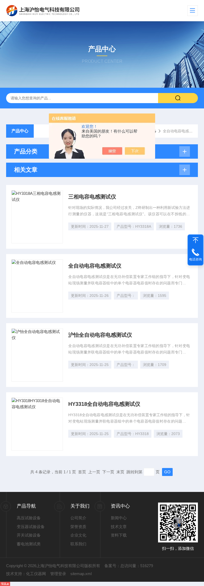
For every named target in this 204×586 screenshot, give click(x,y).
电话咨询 (195, 259)
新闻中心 (119, 518)
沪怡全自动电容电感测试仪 (100, 335)
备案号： (112, 565)
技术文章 (119, 526)
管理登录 (58, 573)
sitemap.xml (81, 573)
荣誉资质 (78, 526)
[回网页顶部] (195, 240)
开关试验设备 (29, 535)
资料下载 (119, 535)
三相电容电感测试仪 (92, 197)
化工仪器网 (36, 573)
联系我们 (78, 544)
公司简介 (78, 518)
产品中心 (19, 131)
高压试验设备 (29, 518)
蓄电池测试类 (29, 544)
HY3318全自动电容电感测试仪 (104, 404)
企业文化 (78, 535)
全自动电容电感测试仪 (94, 266)
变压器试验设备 (31, 526)
